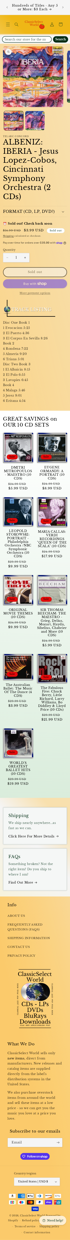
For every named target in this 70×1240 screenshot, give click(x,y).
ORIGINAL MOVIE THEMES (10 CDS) (18, 613)
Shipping (8, 236)
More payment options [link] (35, 293)
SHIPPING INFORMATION (28, 938)
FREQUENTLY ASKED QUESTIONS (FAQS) (25, 927)
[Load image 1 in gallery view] (13, 121)
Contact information (37, 1232)
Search (60, 39)
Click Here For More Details (31, 836)
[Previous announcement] (7, 7)
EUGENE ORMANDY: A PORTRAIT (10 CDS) (51, 473)
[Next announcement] (63, 7)
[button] (8, 24)
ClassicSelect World (32, 1215)
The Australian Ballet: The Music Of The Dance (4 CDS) (17, 690)
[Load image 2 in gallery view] (35, 121)
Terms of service (25, 1226)
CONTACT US (18, 947)
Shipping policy (49, 1226)
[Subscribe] (58, 1142)
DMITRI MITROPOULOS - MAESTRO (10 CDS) (18, 473)
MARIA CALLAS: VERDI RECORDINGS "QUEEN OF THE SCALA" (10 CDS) (52, 539)
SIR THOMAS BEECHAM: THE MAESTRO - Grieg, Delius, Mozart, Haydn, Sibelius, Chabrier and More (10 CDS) (52, 622)
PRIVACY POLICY (21, 955)
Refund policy (31, 1220)
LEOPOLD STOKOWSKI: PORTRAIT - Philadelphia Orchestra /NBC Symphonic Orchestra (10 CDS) (18, 543)
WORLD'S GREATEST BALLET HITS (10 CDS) (18, 768)
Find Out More (20, 882)
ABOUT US (16, 915)
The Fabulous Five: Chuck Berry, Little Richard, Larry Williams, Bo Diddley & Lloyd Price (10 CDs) (52, 698)
